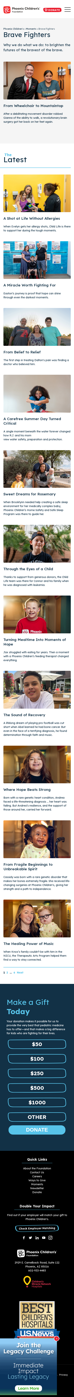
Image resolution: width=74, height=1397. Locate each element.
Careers (37, 1176)
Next (20, 972)
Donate (54, 9)
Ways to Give (37, 1180)
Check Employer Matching (37, 1228)
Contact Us (37, 1172)
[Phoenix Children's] (21, 9)
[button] (68, 9)
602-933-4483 (37, 1270)
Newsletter (37, 1188)
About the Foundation (37, 1168)
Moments (37, 1184)
